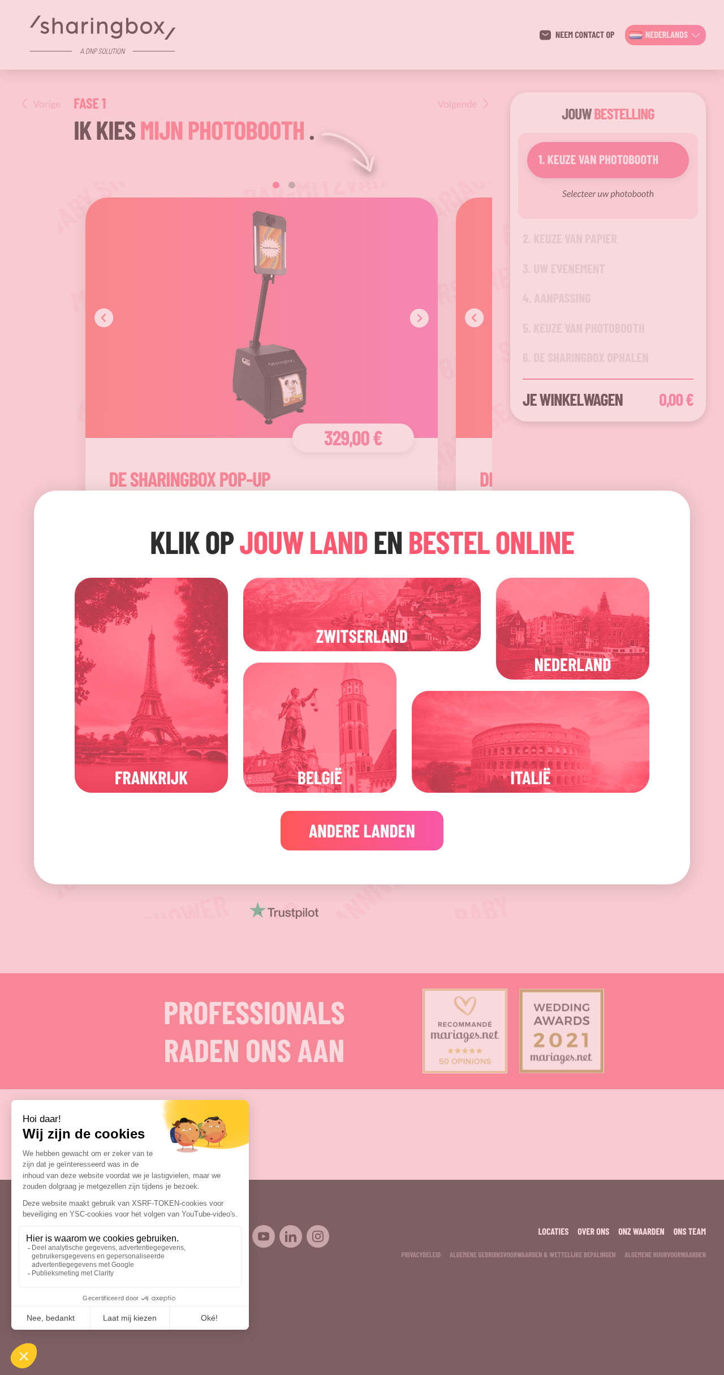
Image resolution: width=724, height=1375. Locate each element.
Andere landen (362, 830)
